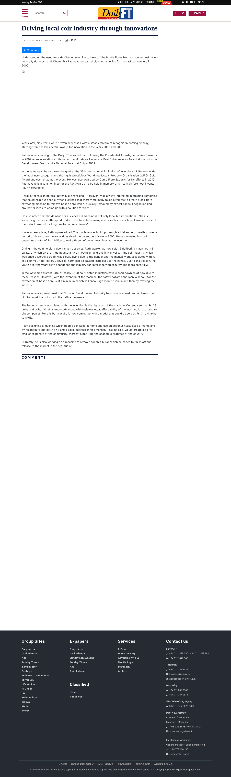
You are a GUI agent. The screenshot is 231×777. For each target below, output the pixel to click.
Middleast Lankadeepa (36, 675)
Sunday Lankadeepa (82, 657)
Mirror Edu (28, 679)
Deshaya (27, 671)
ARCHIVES (124, 764)
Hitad (73, 692)
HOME (63, 764)
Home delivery (126, 653)
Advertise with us (129, 657)
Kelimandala (29, 697)
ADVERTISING (163, 764)
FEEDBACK (142, 764)
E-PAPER (197, 13)
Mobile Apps (125, 662)
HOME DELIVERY (82, 764)
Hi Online (27, 688)
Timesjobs (76, 696)
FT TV (179, 13)
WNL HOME (105, 764)
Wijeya (26, 701)
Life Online (28, 684)
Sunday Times (30, 662)
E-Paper (123, 649)
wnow (25, 710)
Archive (122, 671)
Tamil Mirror (29, 666)
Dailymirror (28, 649)
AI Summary (31, 50)
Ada (24, 657)
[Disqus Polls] (89, 403)
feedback (124, 666)
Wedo (25, 706)
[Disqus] (90, 491)
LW (23, 693)
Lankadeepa (29, 653)
